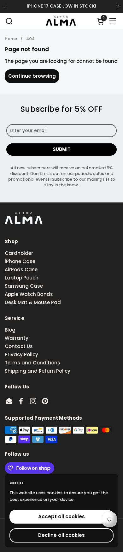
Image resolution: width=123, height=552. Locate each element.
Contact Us (19, 346)
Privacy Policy (21, 354)
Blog (10, 330)
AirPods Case (21, 269)
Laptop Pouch (21, 277)
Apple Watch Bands (29, 294)
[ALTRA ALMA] (61, 21)
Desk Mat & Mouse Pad (33, 302)
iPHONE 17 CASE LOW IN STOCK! (61, 6)
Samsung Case (24, 286)
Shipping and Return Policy (37, 371)
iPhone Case (20, 261)
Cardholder (19, 253)
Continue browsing (32, 76)
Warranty (16, 338)
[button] (9, 21)
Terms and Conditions (32, 362)
